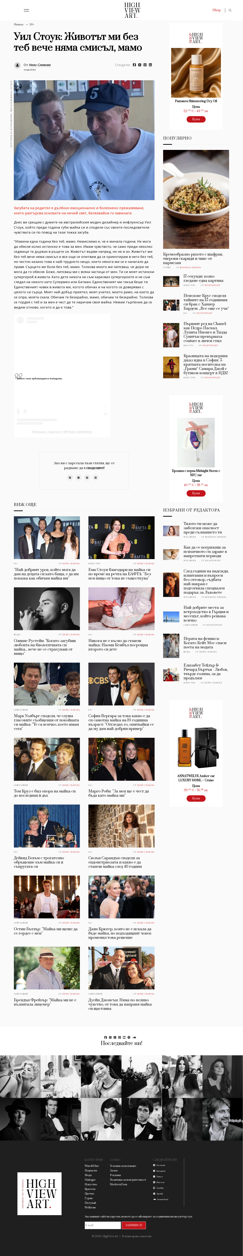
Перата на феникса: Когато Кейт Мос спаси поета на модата (205, 643)
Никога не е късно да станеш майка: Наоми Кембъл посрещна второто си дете (118, 645)
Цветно (89, 1193)
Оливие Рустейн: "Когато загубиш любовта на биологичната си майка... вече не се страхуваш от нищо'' (45, 647)
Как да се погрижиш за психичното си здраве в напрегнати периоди (205, 551)
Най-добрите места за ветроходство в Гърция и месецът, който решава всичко (206, 614)
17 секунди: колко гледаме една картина (203, 278)
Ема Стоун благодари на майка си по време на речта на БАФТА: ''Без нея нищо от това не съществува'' (119, 574)
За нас (114, 1170)
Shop (216, 10)
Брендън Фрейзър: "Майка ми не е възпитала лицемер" (45, 1002)
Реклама (115, 1175)
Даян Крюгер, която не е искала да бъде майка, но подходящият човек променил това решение (119, 933)
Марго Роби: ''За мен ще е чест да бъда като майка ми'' (118, 793)
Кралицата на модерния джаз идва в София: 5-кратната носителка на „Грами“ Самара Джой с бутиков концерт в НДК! (206, 364)
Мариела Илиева (190, 268)
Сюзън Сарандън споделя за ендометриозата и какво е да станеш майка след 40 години (115, 862)
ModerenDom (118, 1184)
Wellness (190, 537)
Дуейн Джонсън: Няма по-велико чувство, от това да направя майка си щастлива (120, 1004)
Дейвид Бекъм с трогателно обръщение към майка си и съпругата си (39, 862)
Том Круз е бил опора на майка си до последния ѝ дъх (45, 793)
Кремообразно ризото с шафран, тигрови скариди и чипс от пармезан (193, 258)
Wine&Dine (92, 1166)
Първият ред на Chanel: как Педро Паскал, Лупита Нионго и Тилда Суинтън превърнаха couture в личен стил (205, 332)
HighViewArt (213, 285)
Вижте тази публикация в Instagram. (39, 378)
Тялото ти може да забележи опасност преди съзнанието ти (203, 528)
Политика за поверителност (128, 1180)
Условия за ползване (123, 1166)
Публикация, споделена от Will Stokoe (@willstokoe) (62, 431)
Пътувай (90, 1203)
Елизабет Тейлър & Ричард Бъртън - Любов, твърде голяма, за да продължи (206, 672)
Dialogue (90, 1180)
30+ (32, 24)
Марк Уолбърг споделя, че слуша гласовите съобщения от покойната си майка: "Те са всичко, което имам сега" (46, 722)
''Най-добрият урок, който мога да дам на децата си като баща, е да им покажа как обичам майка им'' (46, 574)
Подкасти (91, 1170)
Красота (189, 346)
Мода (17, 635)
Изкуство (94, 564)
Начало (18, 24)
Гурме (167, 268)
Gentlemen (21, 710)
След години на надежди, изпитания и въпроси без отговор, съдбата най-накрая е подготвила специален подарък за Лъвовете (206, 582)
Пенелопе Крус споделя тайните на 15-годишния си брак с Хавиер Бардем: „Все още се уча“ (206, 302)
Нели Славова (40, 65)
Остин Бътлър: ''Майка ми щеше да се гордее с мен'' (46, 931)
